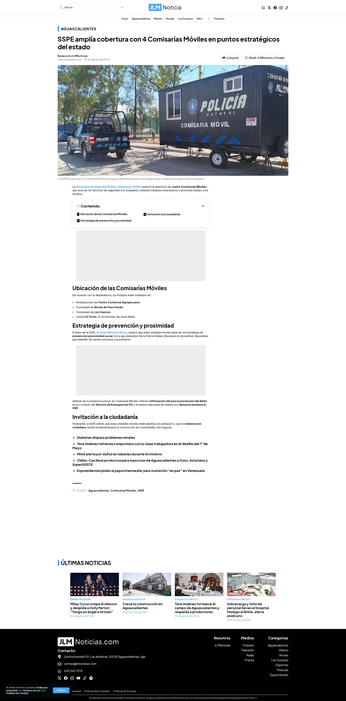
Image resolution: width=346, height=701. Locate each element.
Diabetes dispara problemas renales (106, 437)
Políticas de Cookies (17, 693)
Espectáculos (80, 599)
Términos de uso (32, 690)
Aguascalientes (79, 28)
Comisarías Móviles (123, 490)
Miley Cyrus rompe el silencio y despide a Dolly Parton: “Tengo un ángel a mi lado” (93, 608)
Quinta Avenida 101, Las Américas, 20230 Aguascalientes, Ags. (105, 656)
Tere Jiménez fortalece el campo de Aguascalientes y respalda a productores (197, 608)
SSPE (141, 490)
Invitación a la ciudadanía (163, 214)
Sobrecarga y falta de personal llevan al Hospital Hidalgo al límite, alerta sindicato (248, 610)
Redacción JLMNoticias (72, 55)
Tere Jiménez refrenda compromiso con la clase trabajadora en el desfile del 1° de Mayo (140, 446)
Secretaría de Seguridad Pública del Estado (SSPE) (108, 186)
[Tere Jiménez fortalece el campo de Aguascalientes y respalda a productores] (199, 584)
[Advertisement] (141, 256)
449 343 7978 (73, 671)
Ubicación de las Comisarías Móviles (103, 214)
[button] (61, 690)
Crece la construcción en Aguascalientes (143, 606)
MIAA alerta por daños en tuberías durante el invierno (119, 454)
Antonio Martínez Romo (112, 332)
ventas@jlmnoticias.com (80, 664)
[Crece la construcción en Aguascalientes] (147, 584)
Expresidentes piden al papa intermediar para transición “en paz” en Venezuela (141, 470)
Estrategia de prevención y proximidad (106, 220)
